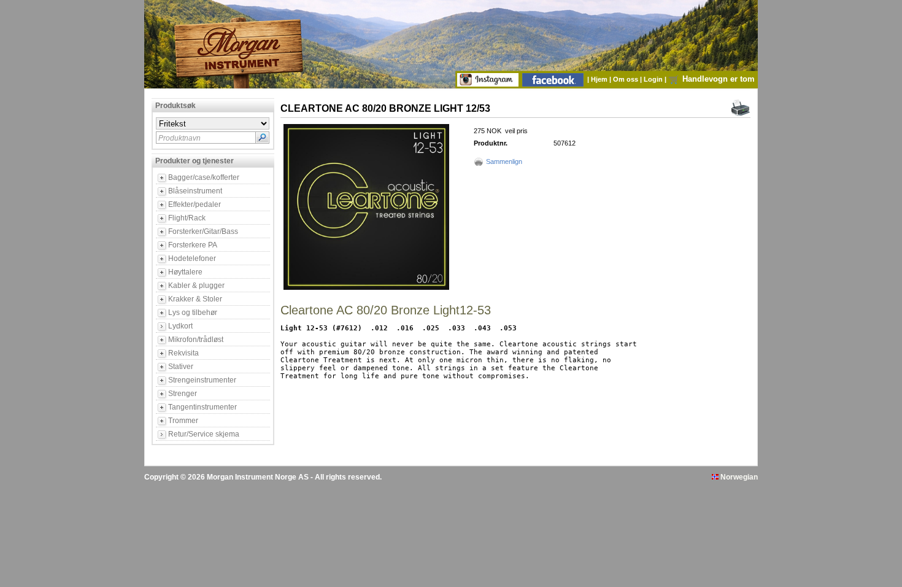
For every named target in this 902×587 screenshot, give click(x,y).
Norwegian (738, 477)
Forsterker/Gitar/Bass (203, 231)
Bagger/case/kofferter (203, 177)
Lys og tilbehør (192, 312)
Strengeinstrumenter (202, 380)
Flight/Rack (187, 218)
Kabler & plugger (196, 285)
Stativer (180, 366)
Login (654, 79)
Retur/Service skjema (203, 434)
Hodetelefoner (192, 258)
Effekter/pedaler (194, 204)
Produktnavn (179, 138)
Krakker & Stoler (195, 299)
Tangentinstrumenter (202, 407)
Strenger (182, 393)
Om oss (626, 79)
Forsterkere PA (192, 245)
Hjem (600, 79)
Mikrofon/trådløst (195, 339)
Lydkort (180, 326)
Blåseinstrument (195, 191)
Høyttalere (185, 272)
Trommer (183, 420)
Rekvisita (183, 353)
